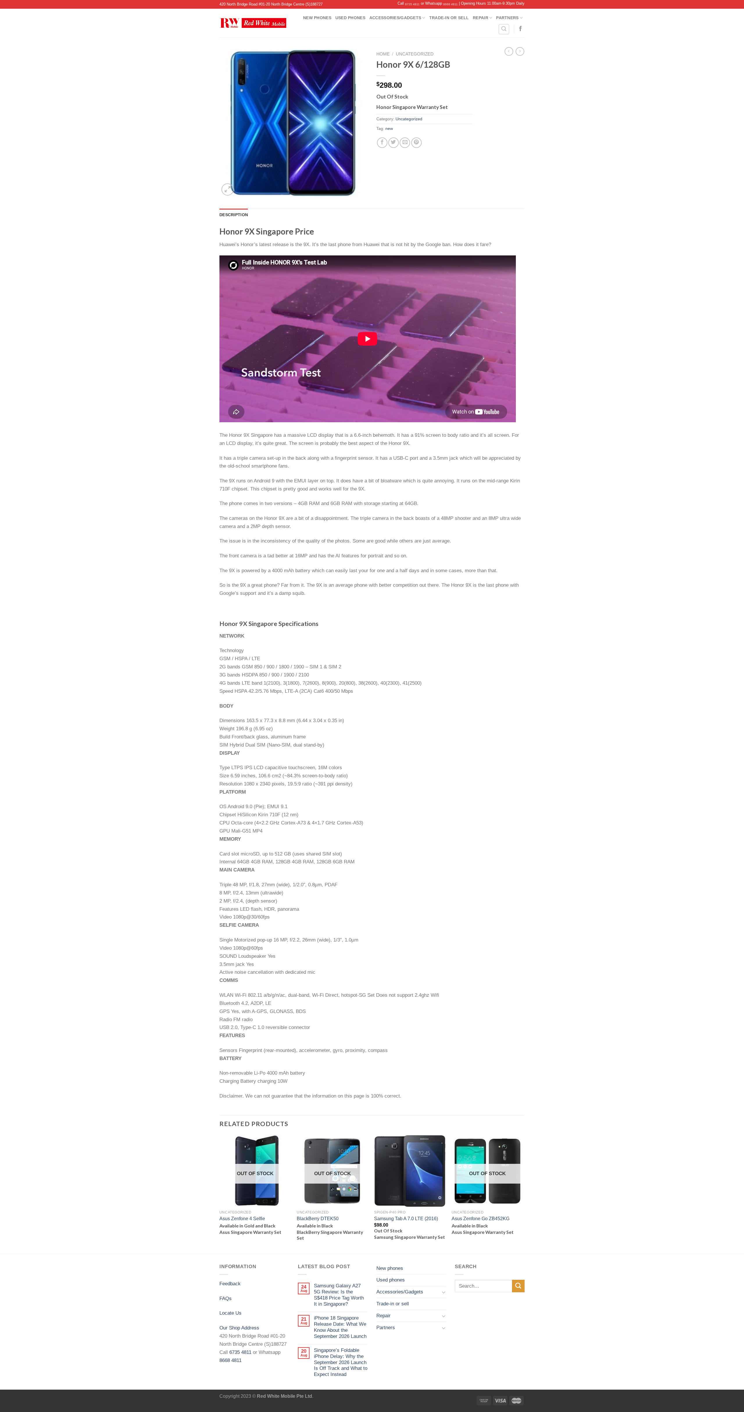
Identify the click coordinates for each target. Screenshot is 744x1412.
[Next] (522, 1193)
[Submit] (518, 1286)
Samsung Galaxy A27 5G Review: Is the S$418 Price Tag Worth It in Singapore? (339, 1295)
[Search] (504, 29)
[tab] (233, 215)
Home (383, 54)
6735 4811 (412, 4)
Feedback (230, 1283)
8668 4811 (450, 4)
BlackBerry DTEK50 (318, 1218)
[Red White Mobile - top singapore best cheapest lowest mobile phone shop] (252, 23)
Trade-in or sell (449, 17)
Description (233, 214)
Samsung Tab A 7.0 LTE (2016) (406, 1218)
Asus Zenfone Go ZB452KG (480, 1218)
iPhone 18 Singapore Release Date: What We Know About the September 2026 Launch (340, 1327)
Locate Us (230, 1313)
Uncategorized (415, 54)
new (389, 128)
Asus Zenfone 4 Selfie (242, 1218)
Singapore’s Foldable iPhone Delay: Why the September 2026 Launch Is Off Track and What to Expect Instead (340, 1362)
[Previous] (219, 1193)
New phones (317, 17)
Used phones (350, 17)
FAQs (225, 1298)
